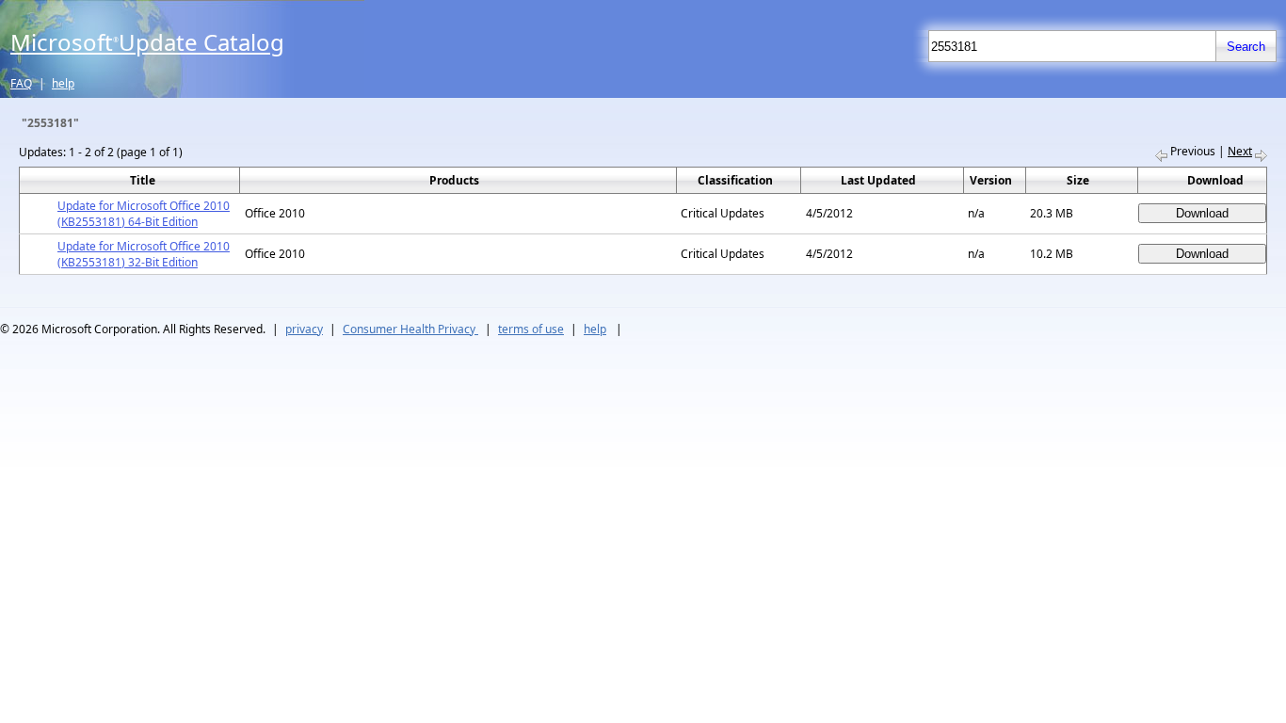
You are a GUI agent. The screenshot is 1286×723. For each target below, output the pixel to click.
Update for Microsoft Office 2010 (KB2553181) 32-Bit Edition (143, 254)
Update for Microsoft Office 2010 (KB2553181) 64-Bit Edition (143, 214)
